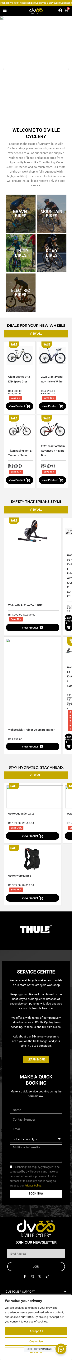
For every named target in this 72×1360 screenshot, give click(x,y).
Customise (36, 1341)
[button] (3, 68)
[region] (36, 1327)
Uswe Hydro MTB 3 (19, 875)
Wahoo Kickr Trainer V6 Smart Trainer (31, 729)
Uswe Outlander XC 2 (21, 813)
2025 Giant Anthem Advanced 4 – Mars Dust (53, 451)
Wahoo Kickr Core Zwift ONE (25, 605)
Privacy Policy (33, 1185)
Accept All (36, 1331)
